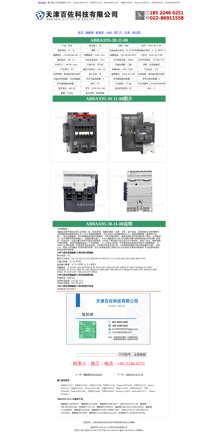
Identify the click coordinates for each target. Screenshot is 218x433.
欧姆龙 (100, 32)
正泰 (127, 32)
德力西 (136, 32)
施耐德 (90, 32)
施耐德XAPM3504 (105, 407)
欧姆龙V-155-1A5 (87, 407)
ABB (109, 32)
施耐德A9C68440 (79, 413)
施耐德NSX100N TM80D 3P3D (105, 410)
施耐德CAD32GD (82, 410)
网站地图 (42, 2)
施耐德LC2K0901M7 (70, 404)
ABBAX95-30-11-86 (134, 374)
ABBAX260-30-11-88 (129, 404)
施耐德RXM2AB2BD (92, 374)
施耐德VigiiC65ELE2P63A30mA (129, 407)
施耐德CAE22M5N (89, 404)
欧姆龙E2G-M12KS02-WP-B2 (132, 413)
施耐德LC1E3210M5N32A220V (103, 413)
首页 (80, 32)
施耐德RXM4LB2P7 (109, 404)
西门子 (118, 32)
